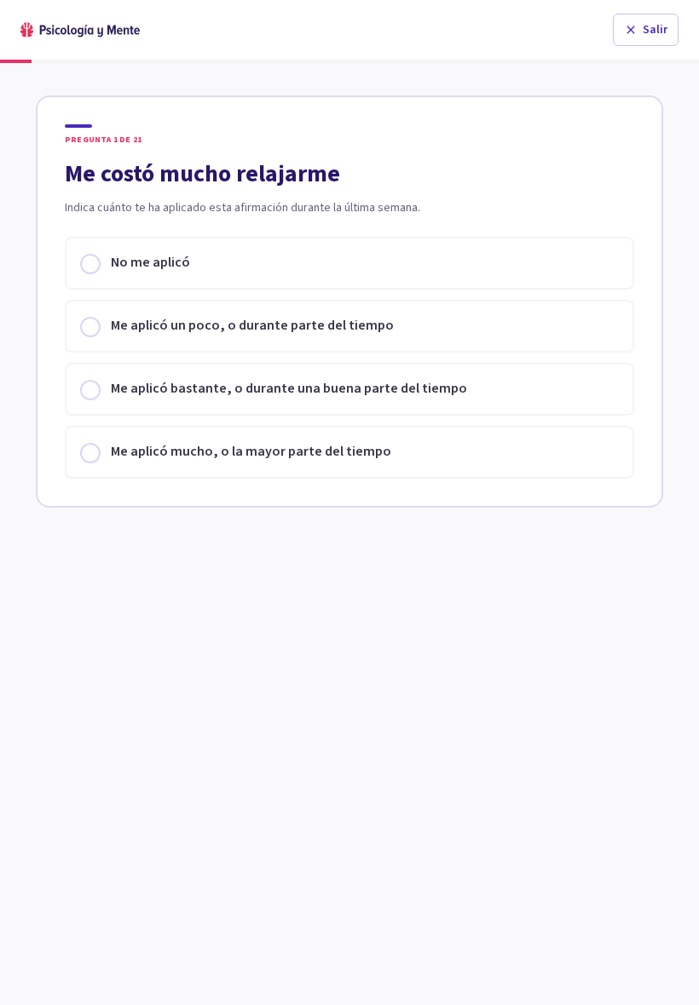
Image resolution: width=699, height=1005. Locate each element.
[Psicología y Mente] (80, 29)
